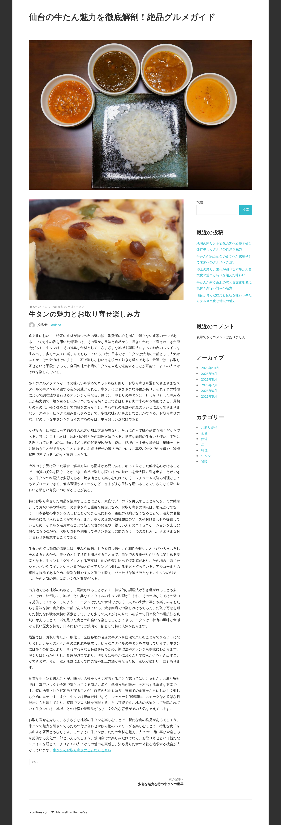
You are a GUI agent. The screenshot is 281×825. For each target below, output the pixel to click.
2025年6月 (209, 390)
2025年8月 (209, 379)
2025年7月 (209, 385)
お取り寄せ (59, 307)
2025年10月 (210, 367)
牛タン (80, 307)
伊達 (204, 438)
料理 (70, 307)
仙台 (204, 433)
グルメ (35, 762)
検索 (200, 202)
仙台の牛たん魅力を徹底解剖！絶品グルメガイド (122, 17)
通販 (204, 461)
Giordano (55, 324)
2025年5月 (209, 396)
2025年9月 (209, 373)
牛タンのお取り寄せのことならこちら (82, 750)
